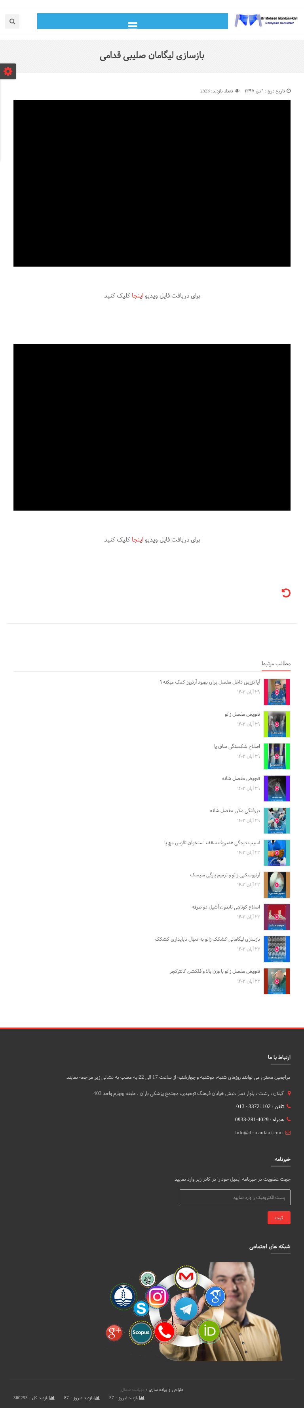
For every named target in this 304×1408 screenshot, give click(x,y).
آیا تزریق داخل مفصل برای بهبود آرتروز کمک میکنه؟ (210, 682)
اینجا (137, 295)
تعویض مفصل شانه (241, 778)
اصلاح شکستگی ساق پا (237, 746)
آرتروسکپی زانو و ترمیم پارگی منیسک (225, 874)
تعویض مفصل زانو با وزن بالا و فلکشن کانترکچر (214, 971)
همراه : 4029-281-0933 (259, 1119)
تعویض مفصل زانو (242, 714)
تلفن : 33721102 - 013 (260, 1106)
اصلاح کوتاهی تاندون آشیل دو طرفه (226, 906)
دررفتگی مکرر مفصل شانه (235, 810)
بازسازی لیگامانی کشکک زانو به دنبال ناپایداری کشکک (207, 939)
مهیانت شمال (132, 1390)
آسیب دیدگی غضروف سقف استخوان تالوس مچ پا (212, 842)
